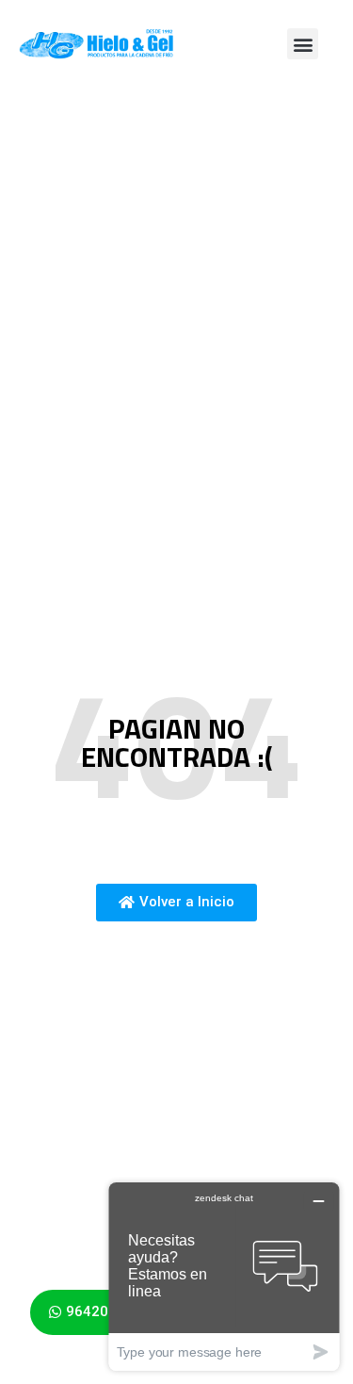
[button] (302, 43)
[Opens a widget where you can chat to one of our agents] (224, 1276)
